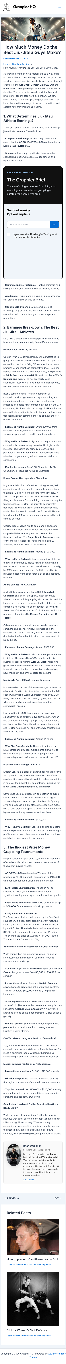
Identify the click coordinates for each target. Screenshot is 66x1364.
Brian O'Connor (32, 1145)
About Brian (28, 1179)
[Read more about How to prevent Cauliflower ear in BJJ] (33, 1237)
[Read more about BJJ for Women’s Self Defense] (33, 1299)
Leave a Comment (15, 1264)
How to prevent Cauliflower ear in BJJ (32, 1259)
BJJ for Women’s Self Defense (27, 1330)
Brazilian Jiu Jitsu (33, 1264)
